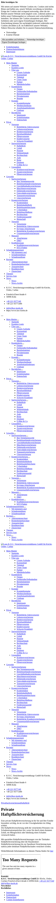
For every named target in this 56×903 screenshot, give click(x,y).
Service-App (11, 276)
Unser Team (22, 79)
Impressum (10, 52)
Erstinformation (12, 47)
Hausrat (20, 150)
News (8, 278)
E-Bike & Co (22, 165)
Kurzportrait (22, 75)
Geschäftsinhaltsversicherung (29, 186)
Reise (19, 160)
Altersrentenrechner (19, 262)
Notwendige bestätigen (35, 40)
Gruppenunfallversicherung (28, 233)
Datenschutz (22, 120)
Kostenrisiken (22, 203)
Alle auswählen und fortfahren (13, 40)
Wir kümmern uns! (19, 252)
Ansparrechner (17, 266)
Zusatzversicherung (25, 172)
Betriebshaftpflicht (24, 205)
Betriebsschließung (24, 212)
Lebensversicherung (25, 129)
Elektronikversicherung (26, 191)
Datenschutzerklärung (15, 49)
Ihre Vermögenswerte (25, 181)
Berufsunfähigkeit (24, 134)
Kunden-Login (17, 68)
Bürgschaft (21, 219)
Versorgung (21, 224)
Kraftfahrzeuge (17, 243)
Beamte (20, 98)
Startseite (15, 65)
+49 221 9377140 (13, 301)
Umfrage (20, 110)
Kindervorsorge (23, 139)
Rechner (9, 259)
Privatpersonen (23, 96)
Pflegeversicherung (24, 174)
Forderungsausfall (24, 217)
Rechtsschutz (22, 155)
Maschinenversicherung (26, 188)
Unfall (19, 148)
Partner (20, 82)
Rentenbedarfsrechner (20, 264)
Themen (9, 274)
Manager (15, 236)
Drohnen (20, 162)
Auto (19, 158)
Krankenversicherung (25, 169)
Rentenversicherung (25, 131)
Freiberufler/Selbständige (27, 91)
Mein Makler (11, 63)
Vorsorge (15, 124)
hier (51, 851)
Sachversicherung (18, 143)
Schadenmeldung (18, 255)
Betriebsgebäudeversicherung (29, 184)
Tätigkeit (20, 77)
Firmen (20, 89)
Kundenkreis (16, 86)
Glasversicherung (24, 198)
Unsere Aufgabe (23, 72)
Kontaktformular (23, 103)
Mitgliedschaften (23, 84)
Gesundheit (16, 167)
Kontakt (14, 101)
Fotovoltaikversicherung (27, 193)
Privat (8, 122)
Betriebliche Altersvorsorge (28, 127)
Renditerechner (17, 269)
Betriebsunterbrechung (26, 207)
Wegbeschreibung (24, 105)
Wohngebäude (23, 153)
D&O (19, 240)
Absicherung (22, 238)
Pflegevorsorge (23, 136)
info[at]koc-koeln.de (14, 308)
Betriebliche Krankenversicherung (31, 231)
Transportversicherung (26, 195)
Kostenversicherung (19, 200)
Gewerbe (10, 176)
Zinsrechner (16, 271)
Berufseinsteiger (23, 94)
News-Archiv (17, 283)
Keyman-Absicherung (26, 229)
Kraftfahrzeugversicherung (28, 245)
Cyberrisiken (22, 210)
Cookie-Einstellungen (15, 900)
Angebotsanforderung (26, 108)
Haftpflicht (21, 146)
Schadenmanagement (15, 250)
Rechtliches (16, 113)
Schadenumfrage (18, 257)
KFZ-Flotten (22, 247)
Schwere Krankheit (25, 141)
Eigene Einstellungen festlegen (13, 42)
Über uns (15, 70)
